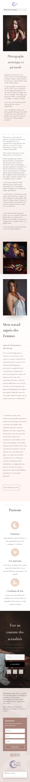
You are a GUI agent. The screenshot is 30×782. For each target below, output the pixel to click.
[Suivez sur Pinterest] (15, 672)
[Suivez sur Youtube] (18, 755)
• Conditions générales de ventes (14, 776)
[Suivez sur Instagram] (21, 672)
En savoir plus (11, 487)
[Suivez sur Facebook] (9, 672)
